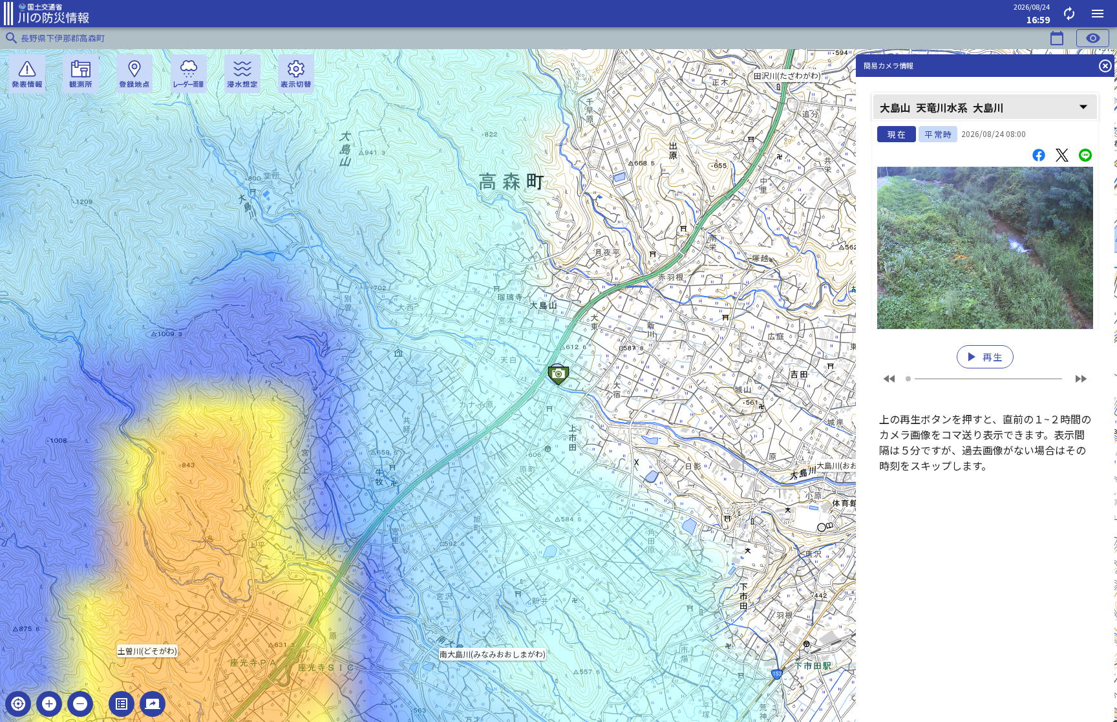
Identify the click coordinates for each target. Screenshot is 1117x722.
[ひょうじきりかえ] (296, 73)
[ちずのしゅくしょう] (80, 704)
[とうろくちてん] (134, 73)
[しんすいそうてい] (242, 73)
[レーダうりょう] (189, 73)
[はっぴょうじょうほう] (27, 73)
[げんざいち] (18, 704)
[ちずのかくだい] (49, 704)
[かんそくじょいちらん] (81, 73)
